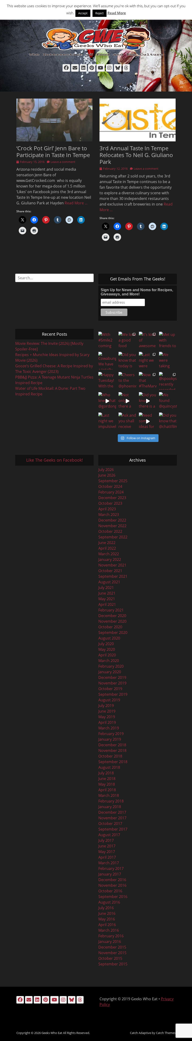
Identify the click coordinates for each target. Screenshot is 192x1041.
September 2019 (112, 694)
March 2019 (108, 728)
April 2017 (107, 857)
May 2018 (106, 784)
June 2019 (106, 711)
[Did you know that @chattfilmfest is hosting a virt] (168, 421)
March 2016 (108, 930)
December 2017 (112, 812)
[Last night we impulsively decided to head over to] (107, 421)
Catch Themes (166, 1033)
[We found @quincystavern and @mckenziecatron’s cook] (168, 401)
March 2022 (108, 553)
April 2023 (107, 508)
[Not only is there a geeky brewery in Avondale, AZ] (127, 401)
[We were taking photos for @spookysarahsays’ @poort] (168, 361)
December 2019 (112, 677)
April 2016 (107, 924)
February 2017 (111, 868)
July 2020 (106, 643)
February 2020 (111, 666)
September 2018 (112, 761)
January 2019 (109, 739)
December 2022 (112, 520)
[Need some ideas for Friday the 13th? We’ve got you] (148, 421)
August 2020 (109, 638)
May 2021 (106, 598)
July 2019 (106, 705)
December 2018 (112, 744)
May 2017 (106, 851)
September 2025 (112, 480)
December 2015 (112, 947)
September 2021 (112, 576)
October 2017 (110, 823)
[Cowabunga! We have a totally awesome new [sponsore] (107, 361)
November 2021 (112, 565)
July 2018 (106, 773)
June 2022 (106, 542)
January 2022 (109, 559)
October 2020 (110, 626)
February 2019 (111, 733)
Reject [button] (99, 13)
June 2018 (106, 778)
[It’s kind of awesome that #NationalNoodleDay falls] (148, 340)
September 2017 (112, 829)
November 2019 (112, 683)
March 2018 (108, 795)
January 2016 (109, 941)
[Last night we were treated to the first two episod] (148, 361)
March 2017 (108, 862)
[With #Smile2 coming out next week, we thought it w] (107, 340)
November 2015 (112, 952)
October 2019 (110, 688)
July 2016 (106, 907)
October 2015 (110, 958)
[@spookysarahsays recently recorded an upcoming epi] (168, 381)
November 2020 (112, 621)
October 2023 (110, 503)
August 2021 (109, 582)
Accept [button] (83, 13)
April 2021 (107, 604)
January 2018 (109, 806)
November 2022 (112, 525)
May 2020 (106, 649)
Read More (116, 13)
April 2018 (107, 789)
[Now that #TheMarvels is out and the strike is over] (148, 381)
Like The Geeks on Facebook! (54, 460)
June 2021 (106, 593)
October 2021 (110, 570)
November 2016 (112, 885)
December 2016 (112, 879)
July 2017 (106, 840)
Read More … (76, 203)
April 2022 (107, 548)
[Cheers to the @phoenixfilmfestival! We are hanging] (127, 381)
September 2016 (112, 896)
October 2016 (110, 891)
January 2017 (109, 874)
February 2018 (111, 801)
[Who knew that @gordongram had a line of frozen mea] (107, 401)
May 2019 (106, 716)
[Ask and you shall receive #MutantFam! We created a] (127, 421)
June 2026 (106, 475)
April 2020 (107, 655)
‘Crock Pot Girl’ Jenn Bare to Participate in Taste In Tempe (53, 151)
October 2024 (110, 486)
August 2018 (109, 767)
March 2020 (108, 660)
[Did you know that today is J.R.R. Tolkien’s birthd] (127, 361)
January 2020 (109, 671)
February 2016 (111, 935)
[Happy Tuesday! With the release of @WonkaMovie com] (107, 381)
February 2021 (111, 610)
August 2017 (109, 834)
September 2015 (112, 964)
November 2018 (112, 750)
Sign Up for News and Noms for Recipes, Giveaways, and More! (137, 292)
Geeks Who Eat (51, 1033)
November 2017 (112, 817)
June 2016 (106, 913)
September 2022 (112, 537)
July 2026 (106, 469)
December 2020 (112, 615)
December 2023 (112, 497)
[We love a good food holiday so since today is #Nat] (127, 340)
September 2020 (112, 632)
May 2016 (106, 919)
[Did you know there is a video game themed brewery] (148, 401)
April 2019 (107, 722)
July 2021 (106, 587)
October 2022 (110, 531)
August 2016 (109, 902)
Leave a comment (63, 162)
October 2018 (110, 756)
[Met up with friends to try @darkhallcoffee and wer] (168, 340)
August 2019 (109, 700)
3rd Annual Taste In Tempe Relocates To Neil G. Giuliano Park (136, 155)
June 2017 (106, 846)
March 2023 (108, 514)
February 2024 (111, 492)
